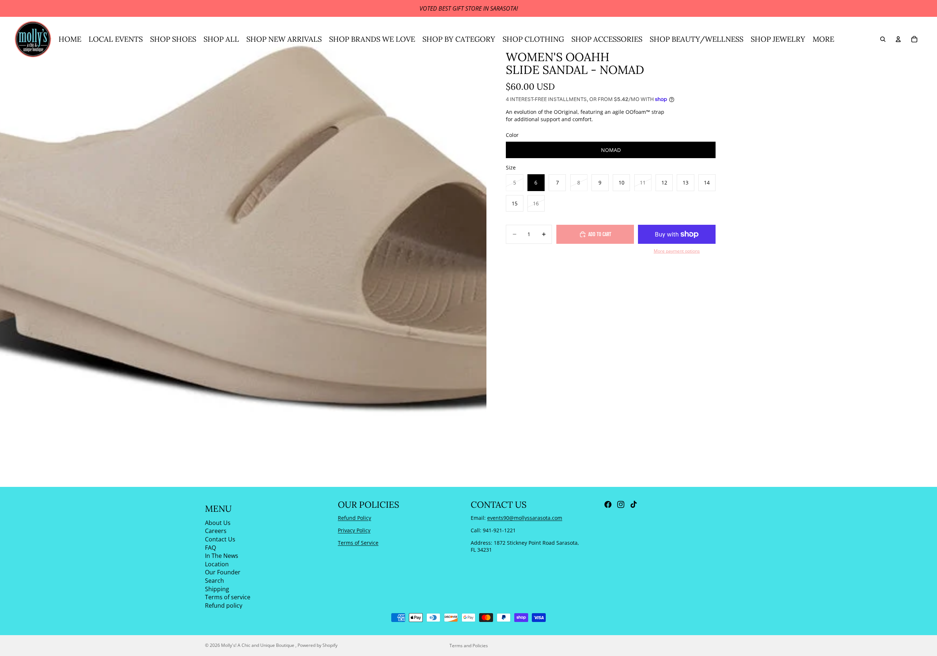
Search (214, 581)
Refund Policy (354, 517)
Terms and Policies (468, 645)
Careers (216, 531)
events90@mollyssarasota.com (524, 517)
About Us (218, 522)
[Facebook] (608, 504)
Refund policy (223, 605)
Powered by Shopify (317, 645)
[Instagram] (620, 504)
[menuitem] (823, 39)
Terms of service (227, 597)
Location (217, 564)
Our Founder (222, 572)
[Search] (883, 39)
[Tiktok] (633, 504)
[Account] (898, 39)
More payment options (677, 251)
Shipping (217, 589)
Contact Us (220, 539)
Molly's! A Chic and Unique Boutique (258, 645)
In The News (221, 556)
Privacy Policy (354, 530)
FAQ (210, 547)
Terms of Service (358, 542)
